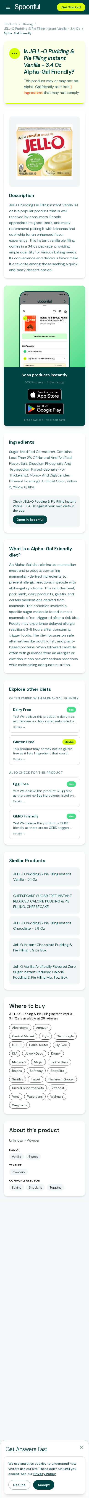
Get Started (71, 7)
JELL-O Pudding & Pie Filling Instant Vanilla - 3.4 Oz (42, 29)
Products (10, 24)
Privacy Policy (44, 1474)
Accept (44, 1485)
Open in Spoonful (30, 520)
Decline (19, 1485)
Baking (28, 24)
